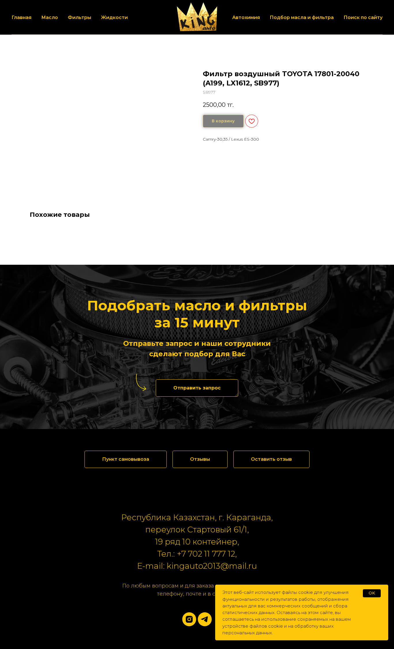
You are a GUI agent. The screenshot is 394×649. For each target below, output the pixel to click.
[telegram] (205, 619)
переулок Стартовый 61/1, (197, 529)
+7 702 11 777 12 (206, 554)
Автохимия (246, 17)
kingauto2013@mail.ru (212, 566)
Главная (21, 17)
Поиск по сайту (363, 17)
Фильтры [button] (79, 17)
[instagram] (189, 619)
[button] (197, 388)
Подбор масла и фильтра (302, 17)
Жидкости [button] (114, 17)
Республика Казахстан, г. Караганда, (197, 517)
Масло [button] (49, 17)
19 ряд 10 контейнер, (197, 542)
